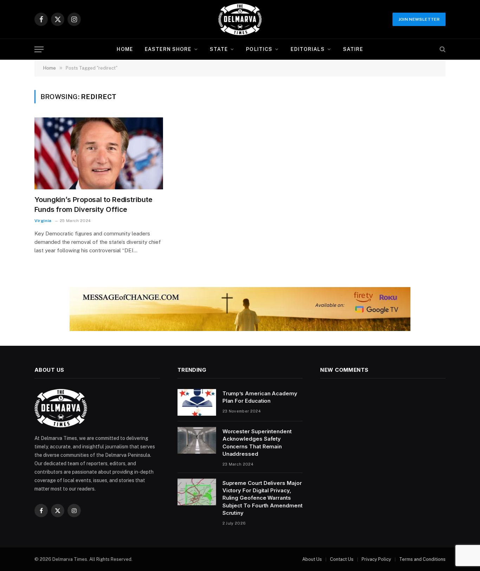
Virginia (43, 220)
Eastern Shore (168, 49)
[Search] (442, 49)
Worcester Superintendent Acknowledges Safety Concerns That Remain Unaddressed (257, 442)
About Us (312, 559)
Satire (353, 49)
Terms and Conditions (422, 559)
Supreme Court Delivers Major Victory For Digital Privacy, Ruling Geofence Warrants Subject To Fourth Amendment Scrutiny (262, 498)
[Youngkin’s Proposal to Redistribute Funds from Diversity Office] (98, 153)
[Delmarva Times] (240, 19)
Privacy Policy (376, 559)
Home (124, 49)
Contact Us (341, 559)
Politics (259, 49)
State (219, 49)
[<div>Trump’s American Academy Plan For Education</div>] (196, 402)
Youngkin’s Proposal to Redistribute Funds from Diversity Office (93, 204)
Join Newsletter (419, 19)
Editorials (307, 49)
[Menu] (39, 49)
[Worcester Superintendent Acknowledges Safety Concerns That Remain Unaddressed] (196, 440)
